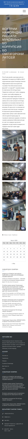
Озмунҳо (4, 360)
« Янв (13, 263)
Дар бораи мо (5, 366)
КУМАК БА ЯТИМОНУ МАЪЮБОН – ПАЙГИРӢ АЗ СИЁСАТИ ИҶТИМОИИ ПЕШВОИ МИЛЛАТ (13, 275)
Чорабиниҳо (14, 234)
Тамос (3, 368)
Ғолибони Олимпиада (7, 363)
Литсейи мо (5, 355)
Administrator (14, 72)
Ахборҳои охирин (7, 234)
